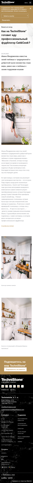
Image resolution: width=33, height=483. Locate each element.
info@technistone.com (8, 407)
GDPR (10, 478)
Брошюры (4, 456)
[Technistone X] (22, 386)
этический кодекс (7, 430)
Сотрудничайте (6, 445)
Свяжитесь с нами (7, 422)
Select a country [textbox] (9, 16)
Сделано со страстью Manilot (22, 481)
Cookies (4, 478)
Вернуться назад (6, 27)
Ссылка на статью (7, 226)
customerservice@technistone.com (12, 410)
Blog (12, 390)
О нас (3, 419)
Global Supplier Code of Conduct (7, 440)
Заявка (20, 441)
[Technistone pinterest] (14, 386)
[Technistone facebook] (10, 386)
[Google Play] (11, 467)
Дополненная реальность (5, 463)
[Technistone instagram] (6, 386)
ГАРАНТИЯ (21, 428)
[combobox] (15, 16)
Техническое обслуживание (22, 424)
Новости (5, 390)
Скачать (3, 453)
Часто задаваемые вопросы (24, 437)
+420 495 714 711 (7, 403)
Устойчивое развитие (5, 426)
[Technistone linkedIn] (2, 386)
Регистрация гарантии (22, 432)
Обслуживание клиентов (22, 419)
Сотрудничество (6, 433)
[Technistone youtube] (18, 386)
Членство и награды (8, 436)
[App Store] (4, 467)
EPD (2, 459)
